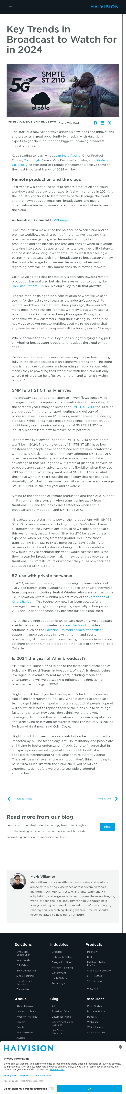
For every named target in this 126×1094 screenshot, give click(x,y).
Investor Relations (26, 1017)
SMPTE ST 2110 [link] (83, 407)
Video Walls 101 (96, 1033)
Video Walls (23, 960)
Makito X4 (93, 952)
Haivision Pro (54, 630)
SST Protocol (94, 981)
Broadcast (58, 952)
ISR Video (22, 965)
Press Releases (25, 1033)
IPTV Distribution (26, 971)
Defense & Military (62, 957)
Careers (20, 1022)
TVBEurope (60, 220)
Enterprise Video (61, 1017)
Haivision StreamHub (28, 286)
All (53, 1006)
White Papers (95, 1027)
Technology (58, 983)
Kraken (91, 957)
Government (59, 973)
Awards (20, 1038)
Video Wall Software (99, 971)
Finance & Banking (62, 968)
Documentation (96, 1011)
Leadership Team (26, 1011)
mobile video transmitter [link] (84, 630)
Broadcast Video (61, 1011)
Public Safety (59, 978)
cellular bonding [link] (78, 625)
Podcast (92, 1017)
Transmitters (23, 989)
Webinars (92, 1022)
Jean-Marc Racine (67, 155)
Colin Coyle (32, 160)
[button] (10, 7)
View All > (92, 989)
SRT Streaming (25, 976)
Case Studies (94, 1006)
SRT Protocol (95, 976)
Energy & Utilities (61, 962)
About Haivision (25, 1006)
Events (20, 1027)
